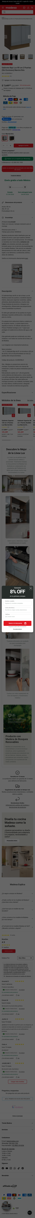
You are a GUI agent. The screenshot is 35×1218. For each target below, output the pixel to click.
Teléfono (7, 614)
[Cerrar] (31, 588)
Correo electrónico (9, 607)
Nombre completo (9, 601)
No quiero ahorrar (17, 629)
